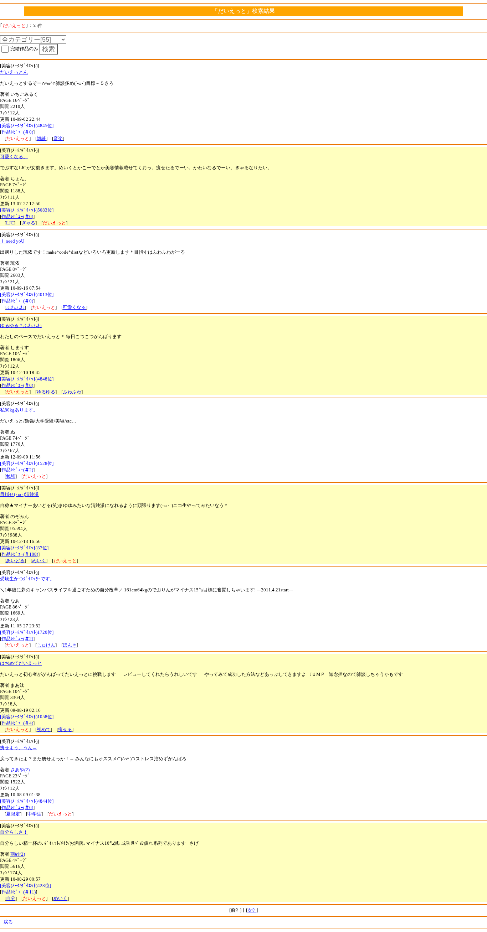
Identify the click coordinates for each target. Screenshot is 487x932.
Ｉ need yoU (12, 241)
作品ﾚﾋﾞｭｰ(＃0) (17, 132)
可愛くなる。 (14, 156)
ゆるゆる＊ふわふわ (21, 325)
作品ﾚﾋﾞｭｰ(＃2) (17, 469)
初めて (44, 729)
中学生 (34, 814)
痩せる (65, 729)
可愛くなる (74, 307)
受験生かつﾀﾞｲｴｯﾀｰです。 (27, 578)
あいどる (15, 560)
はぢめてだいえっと (21, 663)
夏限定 (13, 814)
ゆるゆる (46, 391)
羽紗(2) (17, 854)
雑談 (41, 138)
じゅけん (46, 645)
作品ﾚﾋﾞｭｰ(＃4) (17, 723)
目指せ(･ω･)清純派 (19, 494)
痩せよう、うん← (18, 747)
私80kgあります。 (19, 410)
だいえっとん (14, 72)
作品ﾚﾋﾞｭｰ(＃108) (19, 554)
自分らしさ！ (14, 832)
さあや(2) (20, 769)
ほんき (70, 645)
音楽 (58, 138)
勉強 (10, 476)
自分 (10, 898)
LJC (10, 223)
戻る (8, 922)
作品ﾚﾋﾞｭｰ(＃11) (18, 892)
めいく (39, 560)
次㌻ (252, 910)
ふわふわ (15, 307)
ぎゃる (28, 223)
